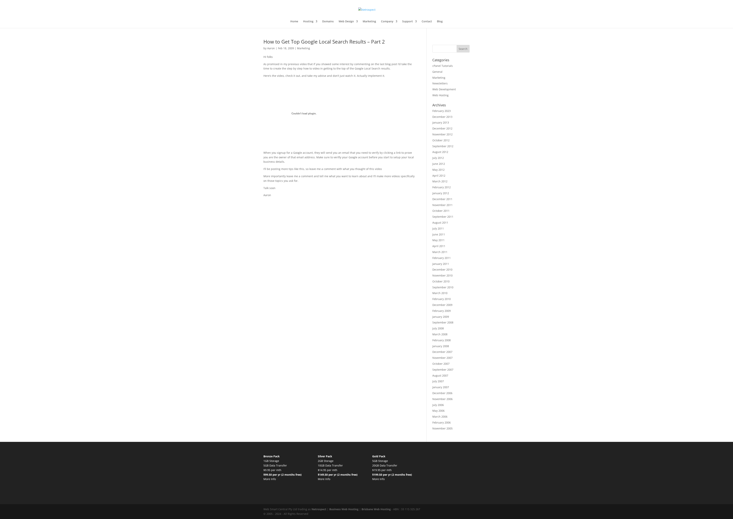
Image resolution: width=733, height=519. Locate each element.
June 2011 (438, 234)
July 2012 (438, 158)
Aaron (271, 48)
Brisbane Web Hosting (376, 509)
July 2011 (438, 228)
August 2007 (440, 375)
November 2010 (442, 275)
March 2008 (439, 334)
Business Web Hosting (343, 509)
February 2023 (441, 111)
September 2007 (442, 369)
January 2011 (440, 264)
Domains (328, 21)
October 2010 (441, 281)
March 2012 (439, 181)
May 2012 (438, 169)
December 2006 (442, 393)
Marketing (369, 21)
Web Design (346, 21)
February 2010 (441, 299)
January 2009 (440, 317)
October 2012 (441, 140)
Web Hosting (440, 95)
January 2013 (440, 122)
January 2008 (440, 346)
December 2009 (442, 305)
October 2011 (441, 211)
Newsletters (440, 83)
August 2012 (440, 152)
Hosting (308, 21)
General (437, 72)
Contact (427, 21)
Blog (440, 21)
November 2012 (442, 134)
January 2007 (440, 387)
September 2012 (442, 146)
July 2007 (438, 381)
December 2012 (442, 128)
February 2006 (441, 422)
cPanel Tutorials (442, 66)
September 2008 (442, 322)
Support (407, 21)
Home (294, 21)
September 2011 (442, 216)
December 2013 (442, 117)
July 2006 (438, 405)
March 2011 (439, 252)
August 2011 (440, 222)
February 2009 (441, 311)
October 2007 (441, 363)
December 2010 (442, 269)
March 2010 (439, 293)
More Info (269, 479)
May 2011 (438, 240)
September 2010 (442, 287)
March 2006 (439, 416)
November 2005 (442, 428)
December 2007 (442, 352)
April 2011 (438, 246)
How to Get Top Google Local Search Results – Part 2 (324, 41)
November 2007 (442, 358)
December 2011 (442, 199)
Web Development (444, 89)
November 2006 (442, 399)
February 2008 (441, 340)
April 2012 (438, 175)
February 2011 (441, 258)
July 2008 (438, 328)
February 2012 (441, 187)
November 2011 (442, 205)
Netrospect (319, 509)
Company (387, 21)
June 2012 (438, 164)
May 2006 (438, 410)
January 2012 (440, 193)
